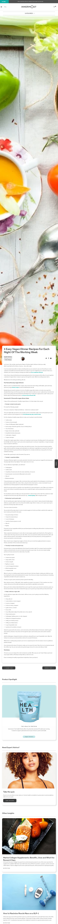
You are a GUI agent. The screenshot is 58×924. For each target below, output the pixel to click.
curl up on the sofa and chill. (29, 395)
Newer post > (49, 668)
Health (5, 356)
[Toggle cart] (54, 7)
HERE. (36, 1)
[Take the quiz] (29, 770)
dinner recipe (15, 387)
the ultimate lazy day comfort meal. (32, 414)
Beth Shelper (8, 359)
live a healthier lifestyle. (37, 372)
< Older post (8, 668)
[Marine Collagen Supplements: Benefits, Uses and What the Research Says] (29, 836)
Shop (5, 6)
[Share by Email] (51, 358)
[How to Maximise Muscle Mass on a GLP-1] (29, 892)
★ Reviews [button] (56, 464)
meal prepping (31, 495)
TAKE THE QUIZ (10, 800)
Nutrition (9, 356)
